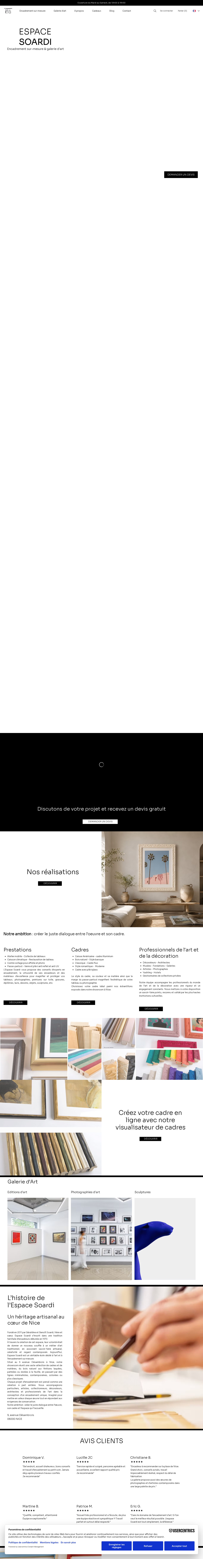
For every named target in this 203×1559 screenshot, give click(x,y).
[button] (32, 11)
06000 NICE (14, 1419)
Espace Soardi (12, 969)
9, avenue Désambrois (20, 1415)
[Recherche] (155, 11)
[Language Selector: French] (196, 10)
